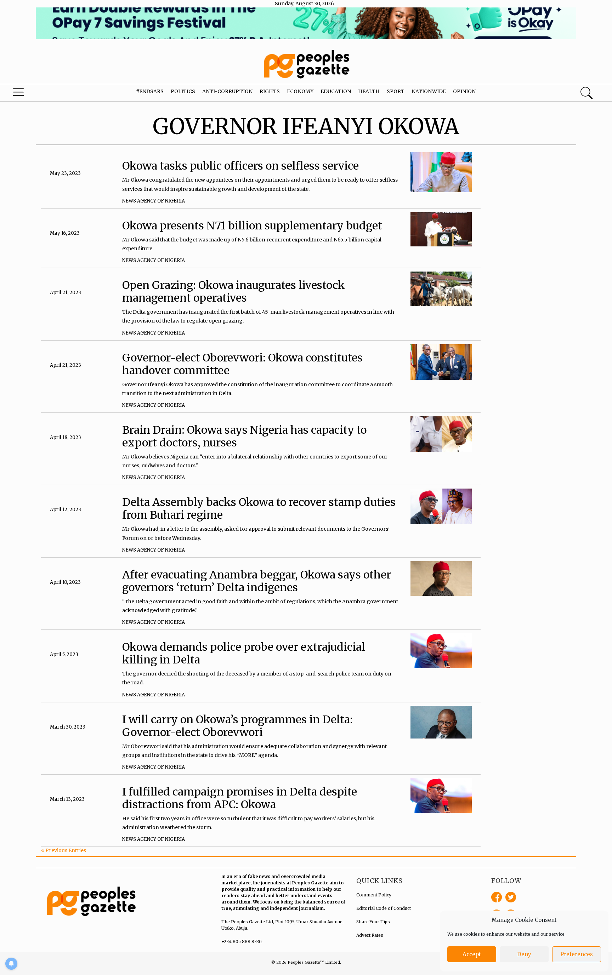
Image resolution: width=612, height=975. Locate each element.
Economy (300, 91)
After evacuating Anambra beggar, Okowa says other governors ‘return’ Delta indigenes (256, 581)
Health (369, 91)
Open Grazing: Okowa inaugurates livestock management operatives (233, 291)
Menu (32, 94)
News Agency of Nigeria (153, 201)
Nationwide (429, 91)
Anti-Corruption (227, 91)
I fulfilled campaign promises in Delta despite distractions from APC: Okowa (239, 798)
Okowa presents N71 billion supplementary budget (252, 225)
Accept (472, 954)
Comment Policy (373, 894)
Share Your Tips (373, 921)
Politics (183, 91)
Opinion (464, 91)
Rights (270, 91)
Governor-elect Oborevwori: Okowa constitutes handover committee (242, 364)
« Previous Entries (63, 850)
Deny (524, 954)
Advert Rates (369, 935)
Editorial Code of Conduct (383, 908)
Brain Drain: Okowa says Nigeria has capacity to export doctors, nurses (244, 436)
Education (336, 91)
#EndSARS (150, 91)
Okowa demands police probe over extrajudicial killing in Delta (243, 653)
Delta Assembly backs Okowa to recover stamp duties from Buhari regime (259, 508)
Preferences (576, 954)
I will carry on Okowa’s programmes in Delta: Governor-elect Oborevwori (237, 726)
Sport (395, 91)
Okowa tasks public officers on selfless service (241, 165)
